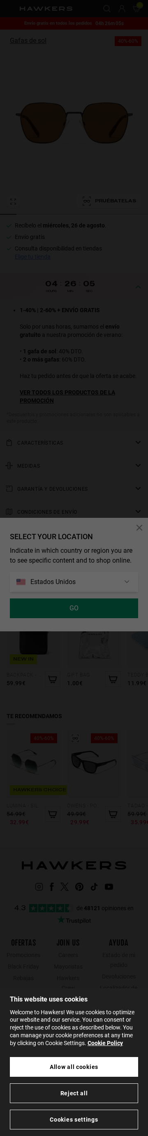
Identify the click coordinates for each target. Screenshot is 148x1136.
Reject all (74, 1093)
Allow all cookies (74, 1067)
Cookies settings (74, 1119)
